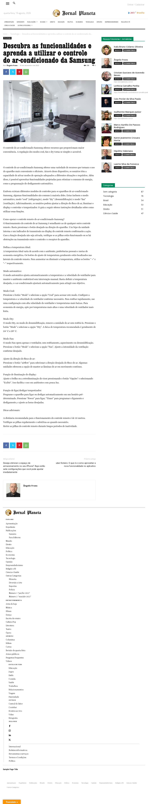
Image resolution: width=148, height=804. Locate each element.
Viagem (12, 693)
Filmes (8, 611)
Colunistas (10, 639)
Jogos (11, 671)
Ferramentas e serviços (18, 753)
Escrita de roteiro (13, 618)
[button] (14, 3)
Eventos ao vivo (15, 711)
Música (9, 607)
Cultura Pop (11, 622)
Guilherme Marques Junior (127, 111)
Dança (8, 614)
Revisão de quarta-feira (15, 650)
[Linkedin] (9, 735)
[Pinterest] (19, 72)
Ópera (8, 632)
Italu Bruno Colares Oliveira (128, 46)
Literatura (10, 625)
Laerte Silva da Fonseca (126, 164)
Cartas (8, 646)
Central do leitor (16, 703)
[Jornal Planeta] (74, 13)
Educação (13, 668)
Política (12, 761)
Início (5, 34)
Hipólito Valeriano (123, 151)
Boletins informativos (18, 750)
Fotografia (13, 718)
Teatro (8, 629)
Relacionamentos (16, 689)
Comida (12, 679)
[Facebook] (6, 72)
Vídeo (11, 714)
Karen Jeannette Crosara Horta (127, 139)
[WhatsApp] (26, 72)
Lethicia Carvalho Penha (126, 85)
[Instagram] (9, 730)
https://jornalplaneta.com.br (123, 82)
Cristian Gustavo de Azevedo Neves (129, 74)
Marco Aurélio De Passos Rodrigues (127, 126)
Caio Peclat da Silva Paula (127, 98)
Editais (8, 643)
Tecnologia (14, 34)
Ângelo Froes (12, 65)
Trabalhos (13, 686)
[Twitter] (13, 72)
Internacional (15, 746)
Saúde (11, 682)
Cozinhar (13, 707)
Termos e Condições (17, 757)
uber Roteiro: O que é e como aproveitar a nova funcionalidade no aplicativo (76, 464)
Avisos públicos (12, 654)
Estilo (11, 675)
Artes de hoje (11, 604)
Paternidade (14, 697)
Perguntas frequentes (15, 657)
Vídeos (9, 661)
